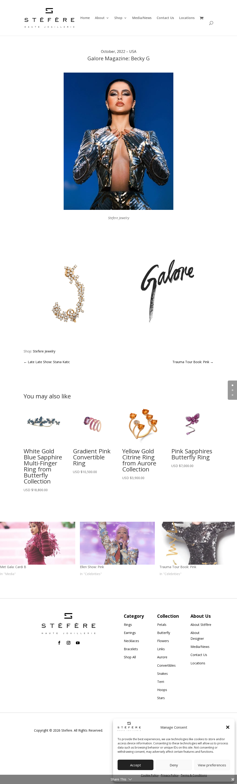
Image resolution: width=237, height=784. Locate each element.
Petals (161, 624)
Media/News (142, 18)
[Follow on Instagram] (68, 642)
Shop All (130, 657)
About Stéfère (200, 624)
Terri (160, 681)
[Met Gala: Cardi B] (37, 543)
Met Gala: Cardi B (13, 567)
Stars (161, 698)
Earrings (130, 632)
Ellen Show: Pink (92, 567)
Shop (118, 18)
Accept (135, 765)
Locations (187, 18)
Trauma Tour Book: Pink (177, 567)
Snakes (162, 673)
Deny (174, 765)
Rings (128, 624)
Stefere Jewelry (44, 351)
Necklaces (131, 641)
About (100, 18)
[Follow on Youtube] (77, 642)
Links (161, 649)
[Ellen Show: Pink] (117, 543)
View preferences (212, 765)
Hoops (162, 690)
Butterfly (163, 632)
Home (85, 18)
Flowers (163, 641)
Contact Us (165, 18)
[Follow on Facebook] (59, 642)
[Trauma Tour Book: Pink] (197, 543)
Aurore (162, 657)
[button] (227, 727)
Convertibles (166, 665)
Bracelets (131, 649)
